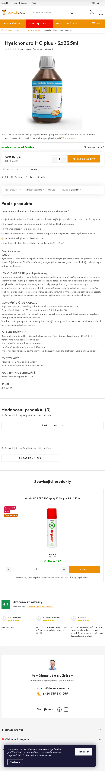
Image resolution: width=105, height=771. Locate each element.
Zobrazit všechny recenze (40, 606)
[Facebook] (59, 709)
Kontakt (5, 3)
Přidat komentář (30, 458)
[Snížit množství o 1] (54, 159)
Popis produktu (11, 189)
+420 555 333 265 (92, 12)
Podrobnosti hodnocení (43, 49)
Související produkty (70, 189)
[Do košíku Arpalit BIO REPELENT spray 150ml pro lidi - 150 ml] (84, 569)
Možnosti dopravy (20, 3)
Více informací (68, 138)
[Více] (97, 23)
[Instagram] (66, 709)
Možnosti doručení (96, 147)
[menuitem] (14, 23)
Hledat (72, 12)
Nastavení (15, 762)
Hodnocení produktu (33, 189)
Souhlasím (83, 751)
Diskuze (51, 189)
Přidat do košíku (84, 159)
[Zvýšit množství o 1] (63, 159)
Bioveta (34, 169)
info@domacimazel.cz (55, 688)
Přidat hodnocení (52, 425)
